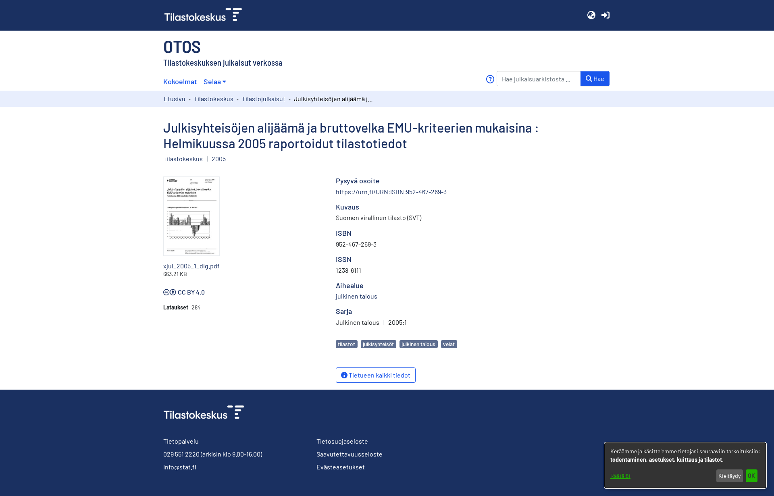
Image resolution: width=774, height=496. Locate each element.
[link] (206, 15)
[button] (591, 15)
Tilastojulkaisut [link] (263, 98)
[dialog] (685, 465)
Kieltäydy (729, 475)
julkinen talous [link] (356, 296)
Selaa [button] (212, 81)
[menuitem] (215, 81)
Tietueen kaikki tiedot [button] (378, 375)
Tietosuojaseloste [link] (342, 441)
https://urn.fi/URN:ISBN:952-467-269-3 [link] (391, 191)
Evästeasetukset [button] (340, 467)
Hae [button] (598, 78)
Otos (182, 46)
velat (449, 343)
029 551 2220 (181, 454)
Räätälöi (620, 475)
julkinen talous (418, 343)
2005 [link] (219, 158)
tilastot (346, 343)
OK (751, 475)
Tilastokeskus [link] (213, 98)
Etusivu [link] (174, 98)
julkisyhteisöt (378, 343)
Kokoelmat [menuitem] (180, 81)
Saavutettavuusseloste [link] (349, 454)
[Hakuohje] (490, 79)
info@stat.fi (179, 467)
